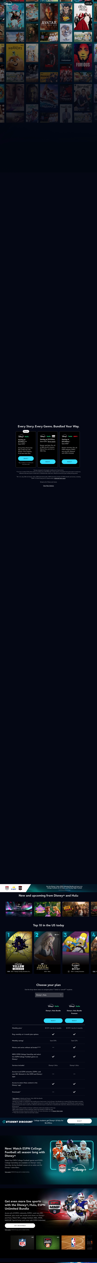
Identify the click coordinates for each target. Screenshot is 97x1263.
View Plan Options (48, 486)
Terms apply (51, 441)
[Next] (93, 909)
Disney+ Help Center (58, 1111)
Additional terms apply (59, 478)
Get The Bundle (20, 1225)
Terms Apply (16, 1098)
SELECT (26, 458)
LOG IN (89, 3)
